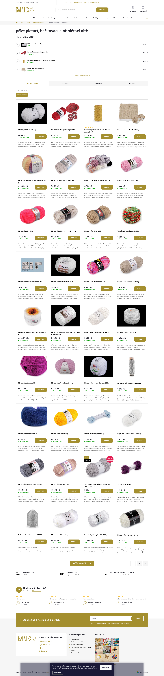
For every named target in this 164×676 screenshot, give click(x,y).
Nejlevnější (65, 83)
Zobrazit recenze (36, 591)
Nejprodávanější (32, 83)
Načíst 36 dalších (80, 563)
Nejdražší (98, 83)
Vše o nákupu (19, 2)
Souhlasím (105, 668)
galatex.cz (45, 648)
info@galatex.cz (47, 641)
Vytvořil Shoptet (143, 672)
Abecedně (132, 83)
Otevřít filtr (22, 95)
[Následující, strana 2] (139, 563)
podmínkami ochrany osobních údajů (119, 623)
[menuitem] (23, 18)
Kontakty (73, 650)
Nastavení (57, 673)
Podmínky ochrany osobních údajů (81, 647)
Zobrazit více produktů (81, 76)
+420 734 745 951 (47, 645)
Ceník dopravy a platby (32, 2)
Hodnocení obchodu (77, 653)
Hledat (102, 10)
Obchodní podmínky (77, 645)
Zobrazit (40, 136)
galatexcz (45, 651)
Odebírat (137, 618)
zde (95, 668)
